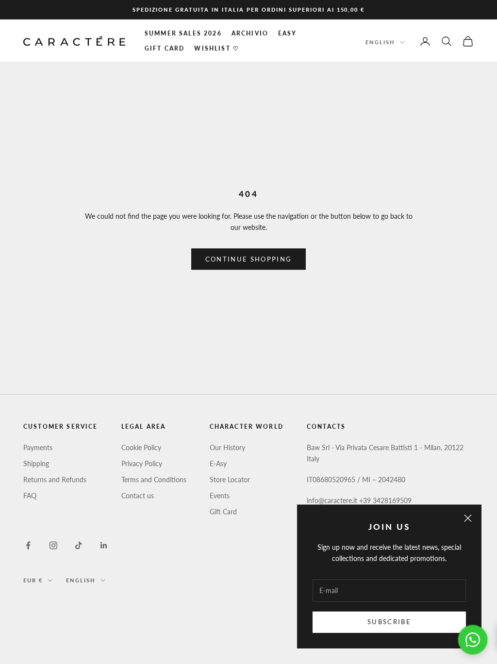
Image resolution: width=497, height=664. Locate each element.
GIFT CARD (164, 48)
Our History (227, 447)
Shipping (36, 463)
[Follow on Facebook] (28, 545)
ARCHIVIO (250, 33)
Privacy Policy (141, 463)
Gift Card (223, 511)
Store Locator (230, 479)
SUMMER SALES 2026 (183, 33)
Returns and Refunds (54, 479)
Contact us (137, 495)
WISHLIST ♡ (216, 48)
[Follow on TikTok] (78, 545)
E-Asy (218, 463)
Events (220, 495)
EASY (287, 33)
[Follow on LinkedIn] (104, 545)
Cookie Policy (141, 447)
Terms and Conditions (153, 479)
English (380, 42)
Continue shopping (248, 259)
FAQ (29, 495)
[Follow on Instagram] (53, 545)
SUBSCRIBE (389, 622)
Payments (37, 447)
